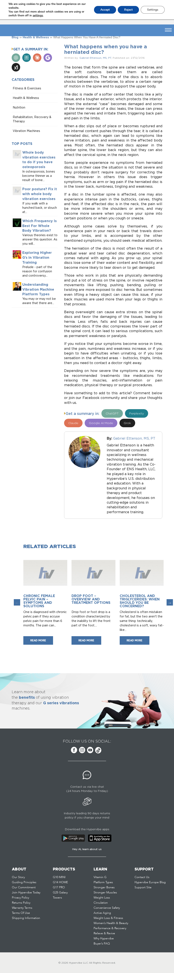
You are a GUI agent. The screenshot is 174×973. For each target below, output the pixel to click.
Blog (15, 37)
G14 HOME (60, 882)
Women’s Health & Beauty (111, 923)
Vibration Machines (26, 130)
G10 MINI (59, 877)
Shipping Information (26, 918)
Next (170, 602)
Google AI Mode (101, 422)
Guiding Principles (24, 882)
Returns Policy (21, 902)
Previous (17, 602)
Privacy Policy (20, 897)
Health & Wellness (36, 37)
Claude (73, 422)
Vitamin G (100, 877)
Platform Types (103, 882)
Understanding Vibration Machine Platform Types (38, 289)
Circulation (101, 902)
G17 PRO (59, 887)
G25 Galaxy (60, 892)
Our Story (18, 877)
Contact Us (142, 877)
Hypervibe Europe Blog (150, 882)
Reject (128, 10)
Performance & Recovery (110, 928)
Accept (105, 10)
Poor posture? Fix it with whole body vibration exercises (39, 194)
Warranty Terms (22, 907)
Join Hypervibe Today (26, 892)
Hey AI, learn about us (87, 849)
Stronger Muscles (105, 892)
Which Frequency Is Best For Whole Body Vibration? (39, 226)
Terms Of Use (21, 913)
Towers (57, 897)
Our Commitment (24, 887)
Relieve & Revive (104, 933)
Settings (152, 10)
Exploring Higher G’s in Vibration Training (37, 257)
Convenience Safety (107, 907)
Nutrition (19, 107)
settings (38, 15)
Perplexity (136, 413)
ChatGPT (112, 413)
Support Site (143, 887)
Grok (127, 422)
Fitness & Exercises (27, 88)
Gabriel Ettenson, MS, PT (95, 57)
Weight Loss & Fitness (108, 918)
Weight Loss (102, 897)
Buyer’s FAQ (102, 943)
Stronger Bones (104, 887)
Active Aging (102, 913)
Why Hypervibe (104, 938)
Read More (38, 640)
